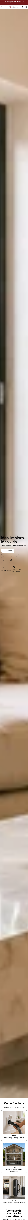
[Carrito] (26, 7)
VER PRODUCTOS (7, 550)
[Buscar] (5, 7)
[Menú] (2, 7)
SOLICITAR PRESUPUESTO (10, 556)
